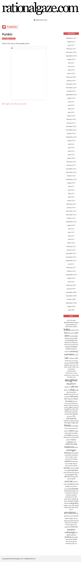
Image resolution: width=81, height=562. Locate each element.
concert (75, 373)
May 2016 (71, 70)
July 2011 (71, 264)
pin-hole (75, 475)
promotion (74, 486)
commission (71, 369)
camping (74, 351)
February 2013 (71, 204)
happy (72, 421)
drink (67, 392)
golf (76, 410)
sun (66, 518)
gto (68, 416)
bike (76, 338)
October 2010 (71, 271)
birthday (71, 340)
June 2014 (71, 148)
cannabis (69, 354)
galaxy (66, 408)
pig (71, 475)
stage (66, 507)
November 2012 (71, 215)
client (65, 367)
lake (69, 435)
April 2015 (71, 112)
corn (70, 375)
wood (75, 539)
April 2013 (71, 197)
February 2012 (71, 246)
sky (77, 499)
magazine (69, 442)
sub (77, 513)
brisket (68, 349)
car (66, 358)
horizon (67, 428)
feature (75, 399)
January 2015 (71, 123)
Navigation (41, 20)
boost (76, 344)
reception (68, 493)
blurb (66, 344)
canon (76, 355)
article (72, 325)
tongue (71, 525)
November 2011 (71, 257)
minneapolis (75, 453)
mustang (74, 459)
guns (70, 416)
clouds (70, 367)
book (72, 344)
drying (72, 392)
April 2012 (71, 239)
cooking (66, 375)
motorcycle (68, 459)
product (71, 484)
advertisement (69, 322)
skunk (74, 499)
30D (68, 320)
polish (76, 477)
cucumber (70, 377)
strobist (70, 512)
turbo (75, 525)
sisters (70, 499)
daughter (7, 104)
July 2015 (71, 102)
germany (72, 410)
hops (76, 426)
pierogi (67, 475)
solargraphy (73, 503)
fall (12, 104)
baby (67, 329)
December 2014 (71, 126)
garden (67, 410)
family (75, 396)
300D (74, 320)
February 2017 (71, 49)
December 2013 (71, 169)
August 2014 (71, 140)
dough (76, 390)
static (69, 507)
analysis (76, 322)
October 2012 (71, 218)
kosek (66, 435)
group (75, 414)
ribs (69, 495)
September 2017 (71, 38)
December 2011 (71, 253)
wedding (67, 537)
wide (67, 539)
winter (70, 539)
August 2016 (71, 59)
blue (76, 342)
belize (76, 336)
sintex (66, 499)
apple (67, 325)
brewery (74, 346)
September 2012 (71, 222)
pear (66, 470)
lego (77, 435)
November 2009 (71, 296)
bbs (69, 333)
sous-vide (71, 505)
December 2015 (71, 84)
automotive (68, 326)
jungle (69, 433)
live (70, 437)
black (75, 340)
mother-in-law (73, 457)
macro (73, 439)
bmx (69, 344)
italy (66, 433)
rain (77, 491)
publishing (67, 491)
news (73, 461)
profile (77, 484)
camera (67, 351)
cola (77, 367)
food (73, 403)
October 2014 (71, 133)
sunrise (75, 518)
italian (76, 431)
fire (73, 401)
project (67, 486)
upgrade (67, 527)
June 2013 (71, 190)
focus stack (68, 403)
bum (75, 349)
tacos (70, 523)
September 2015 (71, 95)
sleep (65, 501)
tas (73, 523)
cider (74, 365)
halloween (17, 104)
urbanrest (74, 527)
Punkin (7, 34)
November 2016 (71, 52)
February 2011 (71, 267)
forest (66, 405)
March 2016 (71, 73)
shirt (76, 497)
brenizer (68, 347)
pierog (77, 472)
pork (73, 479)
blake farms (68, 342)
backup (72, 330)
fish (76, 401)
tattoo (76, 523)
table (66, 523)
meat (75, 444)
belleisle (67, 338)
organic (75, 466)
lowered (76, 437)
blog (73, 342)
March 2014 (71, 158)
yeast (72, 543)
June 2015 (71, 105)
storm (71, 509)
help (65, 423)
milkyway (67, 453)
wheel (76, 537)
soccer (66, 503)
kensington (74, 433)
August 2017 (71, 42)
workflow (68, 543)
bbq (66, 332)
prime (65, 484)
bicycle (72, 338)
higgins (69, 423)
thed (67, 525)
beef (76, 333)
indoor (66, 431)
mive (66, 457)
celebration (68, 361)
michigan (71, 450)
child (76, 363)
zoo (76, 543)
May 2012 (71, 236)
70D (71, 320)
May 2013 (71, 193)
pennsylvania (73, 470)
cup (74, 377)
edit (75, 392)
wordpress (73, 541)
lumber (68, 440)
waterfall (73, 535)
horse (71, 428)
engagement (67, 394)
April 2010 (71, 282)
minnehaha (68, 455)
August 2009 (71, 306)
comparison (68, 373)
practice (75, 482)
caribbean (72, 358)
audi (75, 325)
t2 (78, 521)
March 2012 (71, 243)
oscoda (67, 468)
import (76, 428)
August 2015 (71, 98)
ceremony (75, 361)
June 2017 (71, 45)
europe (74, 394)
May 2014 (71, 151)
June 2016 (71, 66)
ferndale (68, 401)
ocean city (71, 464)
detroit (74, 386)
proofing (67, 489)
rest (67, 495)
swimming (67, 521)
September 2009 (71, 303)
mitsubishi (75, 455)
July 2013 (71, 186)
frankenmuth (72, 405)
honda (73, 426)
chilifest (66, 365)
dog (72, 389)
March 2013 (71, 200)
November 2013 (71, 172)
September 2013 (71, 179)
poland (72, 477)
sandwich (74, 495)
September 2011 (71, 260)
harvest (76, 421)
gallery (70, 408)
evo (77, 394)
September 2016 (71, 56)
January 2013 (71, 207)
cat (76, 358)
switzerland (73, 521)
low (72, 437)
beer (67, 335)
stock (76, 507)
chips (70, 365)
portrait (69, 481)
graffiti (67, 412)
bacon (77, 330)
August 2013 (71, 183)
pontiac (69, 479)
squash (77, 505)
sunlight (70, 518)
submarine (67, 516)
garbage (75, 408)
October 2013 (71, 176)
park (77, 468)
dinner (66, 390)
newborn (68, 461)
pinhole (66, 477)
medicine (69, 447)
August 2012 (71, 225)
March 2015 (71, 116)
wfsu (72, 537)
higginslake (75, 423)
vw (77, 533)
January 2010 (71, 289)
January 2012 (71, 250)
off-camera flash (71, 465)
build (72, 349)
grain (70, 412)
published (74, 488)
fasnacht (70, 399)
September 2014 (71, 137)
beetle (72, 336)
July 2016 (71, 63)
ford (76, 403)
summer (76, 516)
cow (73, 375)
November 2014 (71, 130)
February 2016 (71, 77)
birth (66, 340)
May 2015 (71, 109)
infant (71, 430)
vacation (71, 529)
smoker (75, 501)
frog (77, 405)
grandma (75, 412)
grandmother (69, 414)
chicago (66, 363)
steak (73, 507)
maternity (69, 444)
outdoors (73, 468)
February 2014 (71, 162)
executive (67, 397)
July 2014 (71, 144)
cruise (77, 375)
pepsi (65, 472)
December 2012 (71, 211)
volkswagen (70, 532)
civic (77, 365)
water (68, 535)
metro (76, 447)
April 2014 (71, 155)
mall (75, 442)
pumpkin (23, 104)
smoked (70, 501)
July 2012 (71, 229)
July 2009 (71, 310)
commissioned (71, 371)
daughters (71, 383)
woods (68, 541)
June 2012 (71, 232)
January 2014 (71, 165)
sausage (67, 497)
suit (72, 516)
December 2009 (71, 292)
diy (69, 390)
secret (72, 497)
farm (66, 399)
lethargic (66, 437)
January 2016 (71, 80)
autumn (75, 326)
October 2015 (71, 91)
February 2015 (71, 119)
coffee (74, 367)
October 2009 (71, 299)
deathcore (68, 387)
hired (67, 425)
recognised (74, 493)
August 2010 (71, 278)
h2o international (71, 417)
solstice (66, 505)
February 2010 (71, 285)
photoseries (71, 472)
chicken (71, 363)
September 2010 (71, 275)
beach (72, 333)
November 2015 (71, 88)
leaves (73, 435)
